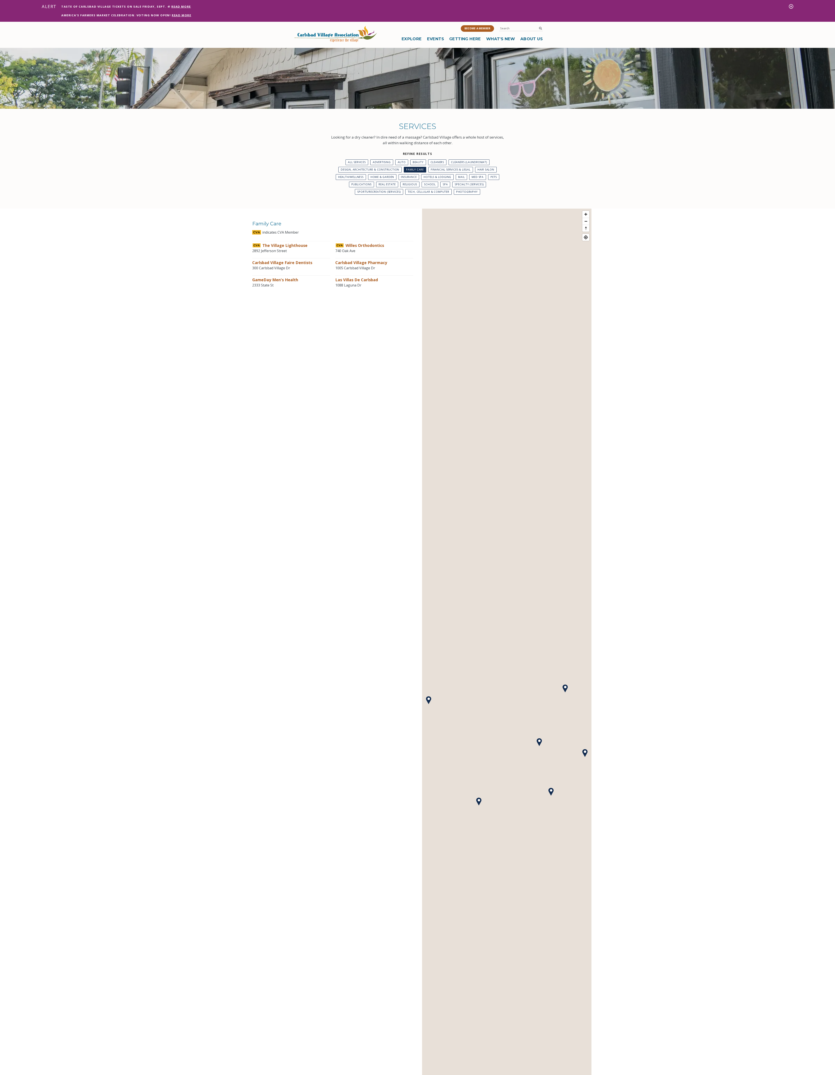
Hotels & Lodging (437, 177)
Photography (467, 192)
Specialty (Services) (469, 184)
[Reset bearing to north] (585, 228)
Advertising (382, 162)
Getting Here (465, 39)
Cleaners (437, 162)
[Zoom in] (585, 214)
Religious (410, 184)
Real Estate (387, 184)
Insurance (409, 177)
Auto (402, 162)
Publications (361, 184)
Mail (461, 177)
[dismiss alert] (791, 6)
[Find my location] (585, 237)
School (430, 184)
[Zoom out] (585, 221)
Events (435, 39)
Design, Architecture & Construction (370, 169)
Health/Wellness (351, 177)
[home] (335, 34)
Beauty (418, 162)
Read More (181, 6)
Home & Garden (382, 177)
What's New (500, 39)
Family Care (415, 169)
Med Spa (478, 177)
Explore (412, 39)
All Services (357, 162)
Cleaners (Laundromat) (469, 162)
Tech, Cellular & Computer (428, 192)
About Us (531, 39)
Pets (494, 177)
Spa (445, 184)
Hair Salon (486, 169)
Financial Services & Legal (451, 169)
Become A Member (477, 28)
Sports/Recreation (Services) (379, 192)
